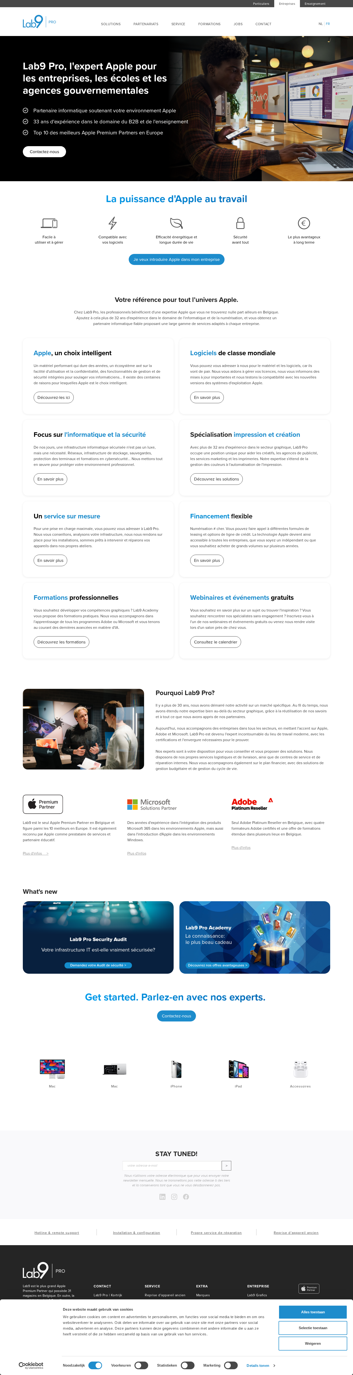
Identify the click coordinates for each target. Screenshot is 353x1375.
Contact (263, 24)
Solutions (111, 24)
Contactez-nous (44, 152)
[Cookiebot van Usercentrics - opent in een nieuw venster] (31, 1365)
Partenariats (146, 24)
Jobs (238, 24)
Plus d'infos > (36, 853)
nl (321, 24)
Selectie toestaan (313, 1328)
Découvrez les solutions (216, 479)
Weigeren (313, 1343)
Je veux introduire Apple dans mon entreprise (177, 259)
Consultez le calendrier (215, 642)
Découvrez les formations (61, 642)
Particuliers (261, 3)
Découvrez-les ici (53, 397)
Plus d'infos (136, 853)
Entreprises (287, 3)
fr (328, 24)
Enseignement (315, 3)
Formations (209, 24)
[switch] (141, 1365)
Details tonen (258, 1365)
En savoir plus (207, 397)
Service (178, 24)
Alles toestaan (313, 1312)
